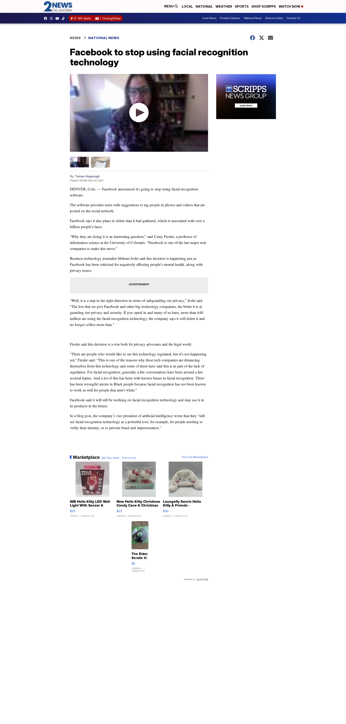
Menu (169, 6)
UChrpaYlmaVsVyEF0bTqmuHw (58, 18)
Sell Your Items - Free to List (118, 458)
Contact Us (293, 18)
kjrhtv (46, 18)
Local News (209, 18)
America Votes (274, 18)
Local (187, 6)
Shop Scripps (263, 6)
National (204, 6)
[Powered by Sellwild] (202, 579)
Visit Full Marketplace (195, 457)
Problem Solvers (230, 18)
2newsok (52, 18)
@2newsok (64, 18)
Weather (223, 6)
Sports (242, 6)
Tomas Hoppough (87, 176)
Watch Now (290, 6)
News (75, 38)
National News (253, 18)
